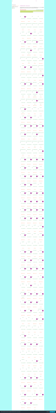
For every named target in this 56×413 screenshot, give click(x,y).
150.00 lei (29, 357)
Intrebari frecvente (25, 0)
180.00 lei (35, 315)
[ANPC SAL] (13, 7)
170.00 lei (35, 273)
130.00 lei (29, 399)
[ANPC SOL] (13, 8)
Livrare (27, 0)
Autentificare (25, 3)
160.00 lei (23, 382)
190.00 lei (35, 298)
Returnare (30, 0)
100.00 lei (35, 399)
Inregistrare (29, 3)
